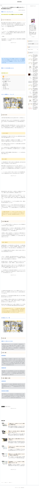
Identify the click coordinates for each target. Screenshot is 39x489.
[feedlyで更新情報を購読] (32, 36)
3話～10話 (4, 87)
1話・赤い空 (5, 82)
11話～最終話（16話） (6, 88)
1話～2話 (4, 86)
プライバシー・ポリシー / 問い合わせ (19, 487)
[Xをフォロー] (31, 36)
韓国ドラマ (3, 406)
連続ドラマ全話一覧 (8, 406)
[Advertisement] (13, 48)
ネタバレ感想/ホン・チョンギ (6, 81)
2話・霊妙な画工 (5, 83)
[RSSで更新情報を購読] (34, 36)
